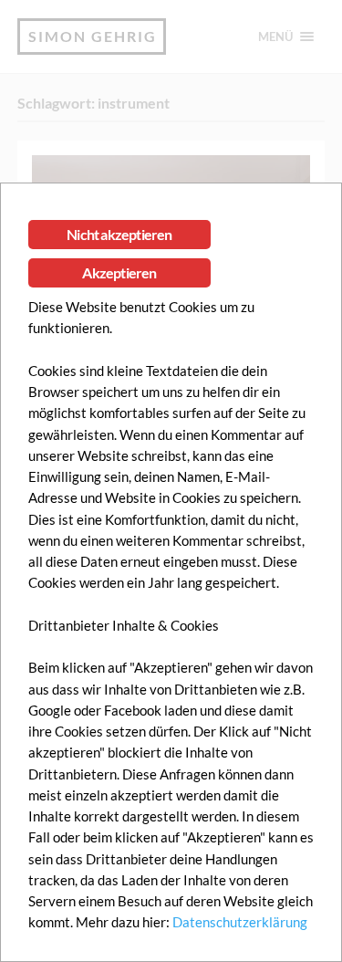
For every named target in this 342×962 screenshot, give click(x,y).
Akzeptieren (119, 272)
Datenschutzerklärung (239, 922)
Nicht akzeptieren (119, 234)
